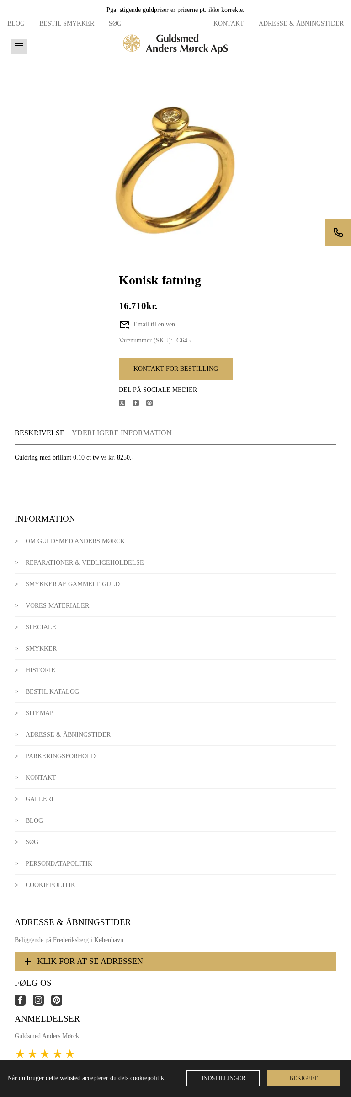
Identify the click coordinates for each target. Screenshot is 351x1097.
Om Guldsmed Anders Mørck (75, 541)
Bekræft (303, 1078)
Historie (40, 670)
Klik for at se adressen (90, 961)
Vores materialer (57, 605)
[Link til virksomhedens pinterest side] (60, 1003)
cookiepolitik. (148, 1078)
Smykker (41, 648)
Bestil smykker (66, 23)
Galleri (39, 799)
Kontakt (228, 23)
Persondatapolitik (59, 863)
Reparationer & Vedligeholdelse (85, 562)
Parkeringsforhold (61, 756)
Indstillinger (223, 1078)
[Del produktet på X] (126, 404)
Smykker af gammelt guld (73, 584)
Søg (115, 23)
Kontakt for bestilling (175, 368)
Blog (16, 23)
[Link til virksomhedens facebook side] (24, 1003)
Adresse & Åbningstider (301, 23)
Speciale (41, 627)
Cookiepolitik (50, 885)
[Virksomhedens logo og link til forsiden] (175, 57)
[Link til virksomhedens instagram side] (42, 1003)
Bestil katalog (52, 691)
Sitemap (39, 713)
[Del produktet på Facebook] (139, 404)
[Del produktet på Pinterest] (153, 404)
